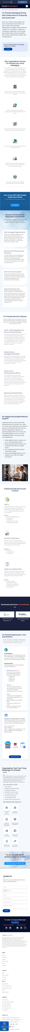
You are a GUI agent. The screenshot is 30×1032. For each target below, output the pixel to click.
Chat (3, 526)
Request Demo (19, 518)
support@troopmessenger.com (15, 526)
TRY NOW (10, 518)
